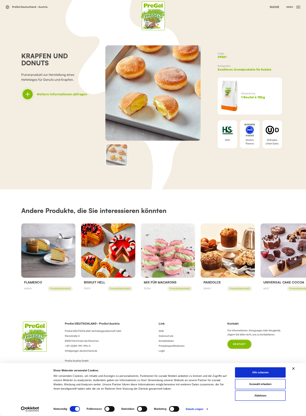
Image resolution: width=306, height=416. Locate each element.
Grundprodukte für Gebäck (252, 69)
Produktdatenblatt (60, 288)
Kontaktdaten (166, 340)
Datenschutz (166, 336)
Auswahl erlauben (260, 384)
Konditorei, (226, 69)
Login (162, 350)
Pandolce (212, 282)
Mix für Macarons (160, 282)
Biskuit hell (94, 282)
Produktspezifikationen (172, 345)
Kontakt (239, 344)
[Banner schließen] (293, 368)
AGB (161, 331)
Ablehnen (260, 395)
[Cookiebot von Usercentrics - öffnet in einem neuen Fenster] (30, 409)
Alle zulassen (260, 372)
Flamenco (33, 282)
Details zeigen (194, 409)
